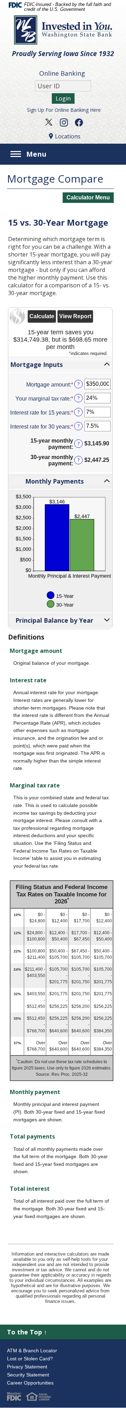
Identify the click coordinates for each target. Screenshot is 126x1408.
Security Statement (28, 1375)
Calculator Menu (88, 197)
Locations (67, 136)
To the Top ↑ (27, 1332)
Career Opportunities (30, 1383)
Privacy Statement (27, 1366)
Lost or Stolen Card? (30, 1358)
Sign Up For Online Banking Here (64, 110)
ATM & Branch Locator (32, 1350)
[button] (60, 364)
